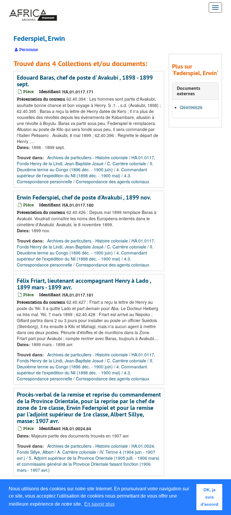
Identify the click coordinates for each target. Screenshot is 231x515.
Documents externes (188, 91)
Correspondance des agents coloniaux (112, 181)
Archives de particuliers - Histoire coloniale (87, 157)
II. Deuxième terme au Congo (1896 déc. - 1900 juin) (85, 166)
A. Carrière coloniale (76, 452)
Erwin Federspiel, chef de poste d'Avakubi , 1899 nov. (84, 197)
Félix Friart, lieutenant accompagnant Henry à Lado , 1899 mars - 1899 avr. (84, 284)
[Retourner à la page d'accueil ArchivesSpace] (33, 7)
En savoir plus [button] (99, 504)
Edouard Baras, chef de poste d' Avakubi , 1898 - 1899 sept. (85, 81)
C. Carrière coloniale (126, 163)
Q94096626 (191, 107)
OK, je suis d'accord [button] (209, 497)
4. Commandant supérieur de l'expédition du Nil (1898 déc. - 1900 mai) (82, 172)
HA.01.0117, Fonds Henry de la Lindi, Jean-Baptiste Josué (86, 160)
